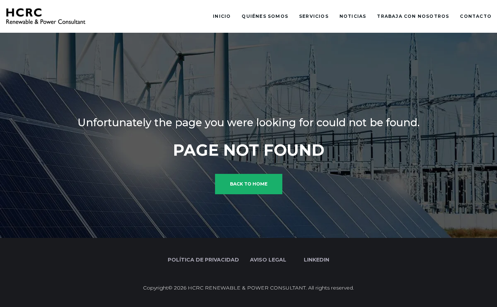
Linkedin (315, 259)
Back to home (248, 184)
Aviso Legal (268, 259)
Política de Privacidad (203, 259)
